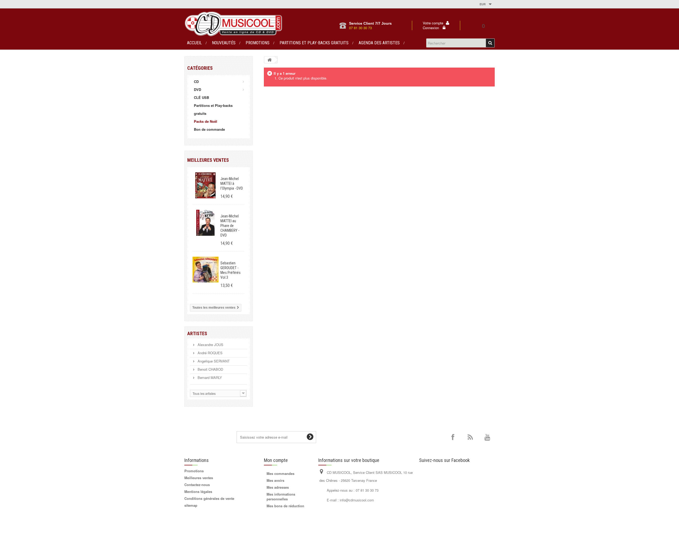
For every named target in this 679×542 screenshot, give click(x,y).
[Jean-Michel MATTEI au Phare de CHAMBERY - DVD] (206, 223)
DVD (197, 89)
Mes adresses (278, 487)
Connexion (431, 27)
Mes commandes (280, 473)
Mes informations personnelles (281, 496)
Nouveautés (224, 42)
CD (196, 81)
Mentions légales (198, 491)
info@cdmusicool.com (357, 499)
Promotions (257, 42)
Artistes (197, 333)
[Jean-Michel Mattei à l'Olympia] (206, 185)
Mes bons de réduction (285, 505)
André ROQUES (210, 352)
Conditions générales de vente (209, 498)
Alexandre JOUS (210, 344)
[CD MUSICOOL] (233, 24)
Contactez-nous (197, 484)
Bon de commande (209, 129)
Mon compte (276, 460)
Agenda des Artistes (379, 42)
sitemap (190, 505)
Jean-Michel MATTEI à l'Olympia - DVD (231, 183)
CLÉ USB (201, 97)
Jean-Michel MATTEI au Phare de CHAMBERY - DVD (229, 225)
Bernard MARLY (209, 377)
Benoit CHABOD (210, 369)
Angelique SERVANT (213, 361)
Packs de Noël (205, 121)
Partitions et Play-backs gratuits (314, 42)
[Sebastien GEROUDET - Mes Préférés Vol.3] (206, 270)
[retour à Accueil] (269, 59)
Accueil (194, 42)
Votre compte (433, 22)
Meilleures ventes (208, 160)
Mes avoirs (275, 480)
